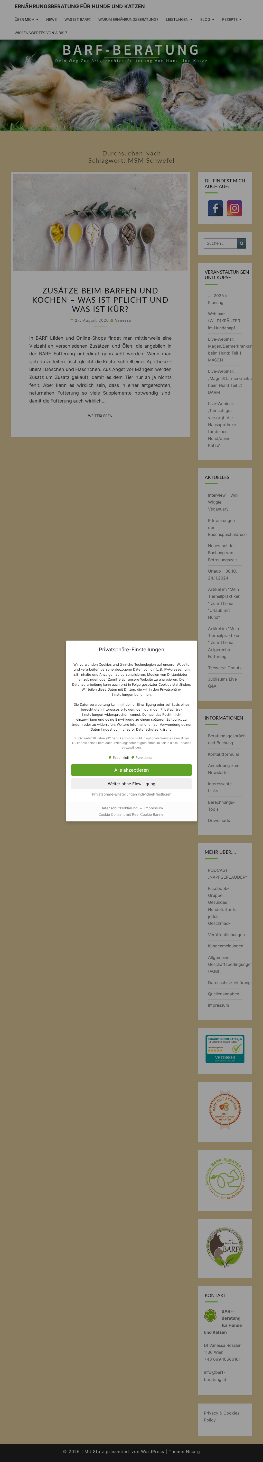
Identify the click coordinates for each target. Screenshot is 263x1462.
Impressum (153, 808)
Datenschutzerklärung (154, 729)
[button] (131, 770)
